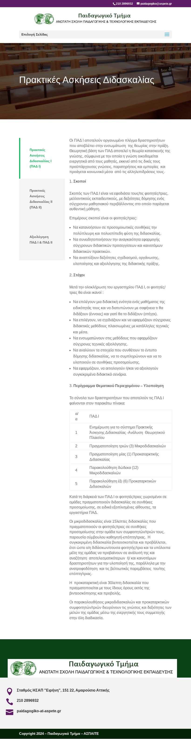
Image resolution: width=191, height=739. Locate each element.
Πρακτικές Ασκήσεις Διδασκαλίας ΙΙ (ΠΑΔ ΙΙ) (41, 199)
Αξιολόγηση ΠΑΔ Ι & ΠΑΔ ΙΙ (41, 239)
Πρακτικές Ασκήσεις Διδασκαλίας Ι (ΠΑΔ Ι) (40, 158)
